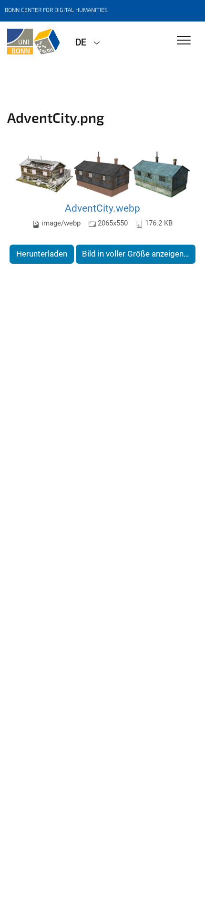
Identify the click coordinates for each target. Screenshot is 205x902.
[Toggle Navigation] (184, 41)
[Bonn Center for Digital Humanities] (34, 41)
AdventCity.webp (102, 208)
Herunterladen (41, 253)
